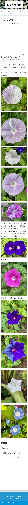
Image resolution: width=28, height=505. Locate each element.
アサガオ (5, 443)
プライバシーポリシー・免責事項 (14, 496)
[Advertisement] (14, 39)
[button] (25, 310)
